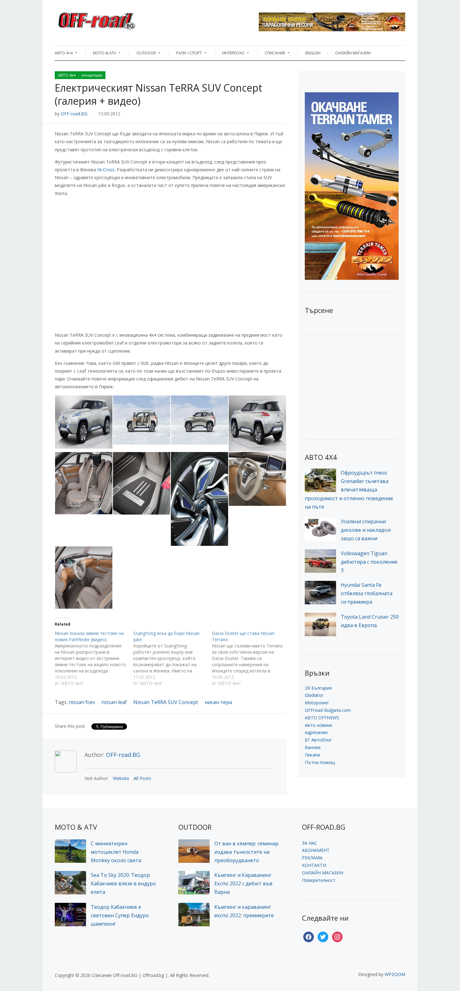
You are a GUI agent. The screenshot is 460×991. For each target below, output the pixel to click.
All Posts (142, 778)
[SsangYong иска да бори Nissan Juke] (172, 658)
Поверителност (318, 880)
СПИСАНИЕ (271, 54)
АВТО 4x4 (66, 75)
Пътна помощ (320, 762)
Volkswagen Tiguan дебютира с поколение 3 (369, 562)
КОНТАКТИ (314, 865)
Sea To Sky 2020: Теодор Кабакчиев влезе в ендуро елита (123, 883)
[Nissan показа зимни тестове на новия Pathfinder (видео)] (94, 658)
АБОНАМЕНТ (316, 850)
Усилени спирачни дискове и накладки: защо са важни (366, 530)
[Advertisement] (352, 386)
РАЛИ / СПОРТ (186, 54)
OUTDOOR (143, 54)
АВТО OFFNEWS (322, 718)
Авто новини (318, 725)
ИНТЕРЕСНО (230, 54)
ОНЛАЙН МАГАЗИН (353, 53)
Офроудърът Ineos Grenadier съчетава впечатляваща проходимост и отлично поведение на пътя (349, 489)
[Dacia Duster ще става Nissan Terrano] (251, 658)
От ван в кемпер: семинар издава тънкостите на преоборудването (246, 852)
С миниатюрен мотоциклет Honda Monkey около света (116, 852)
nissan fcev (82, 702)
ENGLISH (312, 53)
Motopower (317, 703)
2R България (318, 688)
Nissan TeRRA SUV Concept (165, 702)
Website (121, 778)
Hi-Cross (106, 170)
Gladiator (314, 695)
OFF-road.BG (74, 114)
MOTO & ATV (101, 54)
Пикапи (312, 755)
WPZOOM (395, 974)
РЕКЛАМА (312, 858)
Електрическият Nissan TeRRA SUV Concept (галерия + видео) (158, 94)
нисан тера (218, 702)
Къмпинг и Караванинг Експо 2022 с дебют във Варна (243, 883)
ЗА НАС (309, 843)
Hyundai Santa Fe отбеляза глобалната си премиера (366, 593)
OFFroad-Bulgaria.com (328, 710)
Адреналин (316, 732)
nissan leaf (114, 702)
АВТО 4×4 (64, 54)
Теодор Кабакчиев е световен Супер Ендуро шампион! (120, 915)
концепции (92, 75)
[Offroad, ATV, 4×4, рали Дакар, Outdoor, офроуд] (110, 19)
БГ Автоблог (318, 740)
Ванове (313, 747)
